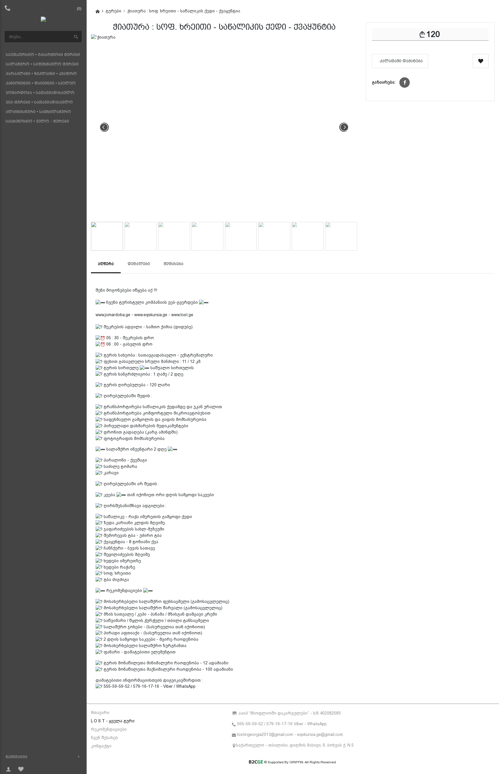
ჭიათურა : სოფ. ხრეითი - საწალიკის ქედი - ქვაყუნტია (183, 11)
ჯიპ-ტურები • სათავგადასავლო (39, 102)
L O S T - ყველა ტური (113, 721)
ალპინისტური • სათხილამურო (38, 111)
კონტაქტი (101, 746)
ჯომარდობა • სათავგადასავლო (40, 92)
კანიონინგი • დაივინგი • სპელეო (41, 83)
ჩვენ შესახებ (104, 737)
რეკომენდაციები (109, 729)
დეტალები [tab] (139, 264)
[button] (404, 82)
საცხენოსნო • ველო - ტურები (37, 121)
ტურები (113, 11)
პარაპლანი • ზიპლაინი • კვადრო (41, 73)
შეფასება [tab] (173, 264)
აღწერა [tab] (106, 264)
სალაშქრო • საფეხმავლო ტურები (42, 64)
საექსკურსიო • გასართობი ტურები (43, 54)
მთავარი (100, 712)
